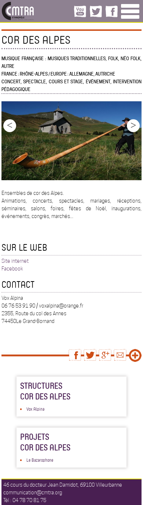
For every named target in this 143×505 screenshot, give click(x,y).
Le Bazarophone (39, 460)
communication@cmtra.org (32, 492)
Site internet (15, 261)
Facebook (12, 269)
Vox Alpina (35, 409)
